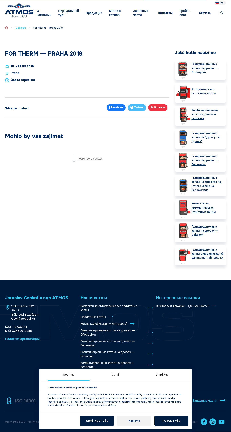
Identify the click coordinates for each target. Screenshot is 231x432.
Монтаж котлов (115, 13)
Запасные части (140, 13)
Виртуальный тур (68, 13)
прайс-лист (184, 13)
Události (21, 27)
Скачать (205, 13)
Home (6, 27)
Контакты (165, 13)
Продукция (94, 13)
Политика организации (22, 339)
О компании (44, 13)
